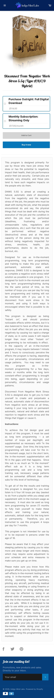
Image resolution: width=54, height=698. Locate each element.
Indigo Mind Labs (18, 689)
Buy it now (26, 145)
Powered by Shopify (34, 689)
